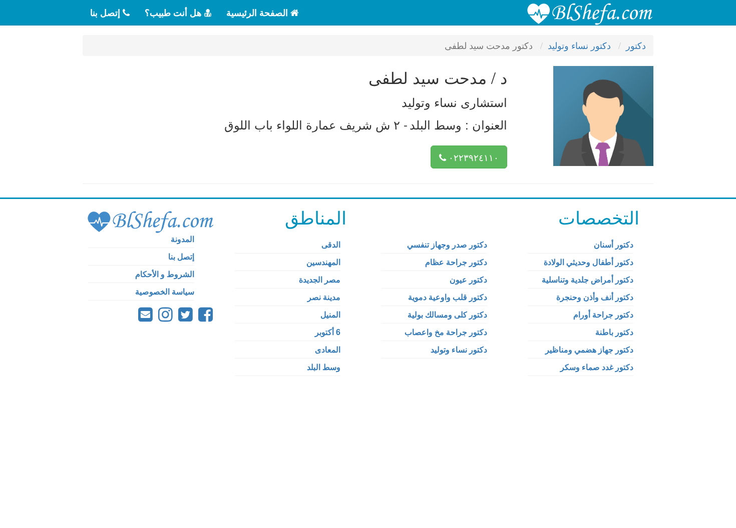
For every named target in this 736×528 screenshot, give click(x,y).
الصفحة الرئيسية (258, 12)
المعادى (327, 349)
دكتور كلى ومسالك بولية (447, 314)
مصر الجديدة (319, 279)
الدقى (330, 244)
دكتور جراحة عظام (456, 262)
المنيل (330, 314)
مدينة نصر (323, 296)
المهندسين (323, 262)
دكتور (636, 45)
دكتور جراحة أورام (603, 314)
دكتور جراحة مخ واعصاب (446, 332)
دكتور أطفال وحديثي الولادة (588, 262)
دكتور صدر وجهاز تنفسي (447, 244)
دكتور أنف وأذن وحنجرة (594, 296)
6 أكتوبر (327, 332)
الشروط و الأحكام (164, 274)
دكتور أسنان (613, 244)
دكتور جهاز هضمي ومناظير (589, 349)
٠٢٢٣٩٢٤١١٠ (472, 157)
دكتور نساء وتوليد (579, 45)
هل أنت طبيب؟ (174, 12)
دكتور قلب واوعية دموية (447, 296)
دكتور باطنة (614, 332)
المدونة (182, 238)
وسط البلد (323, 366)
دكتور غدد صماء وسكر (596, 366)
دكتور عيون (468, 279)
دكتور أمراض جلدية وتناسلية (587, 279)
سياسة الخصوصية (164, 291)
